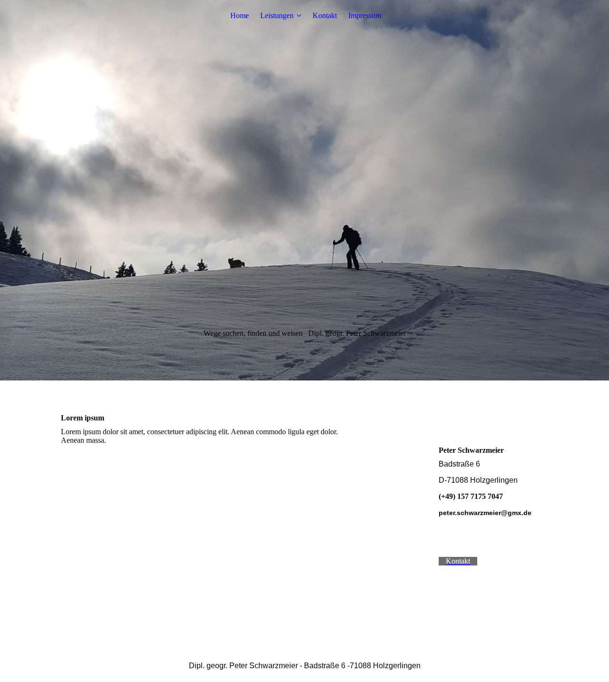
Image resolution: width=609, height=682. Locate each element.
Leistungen (277, 15)
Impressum (364, 15)
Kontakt (325, 15)
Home (239, 15)
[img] (304, 190)
